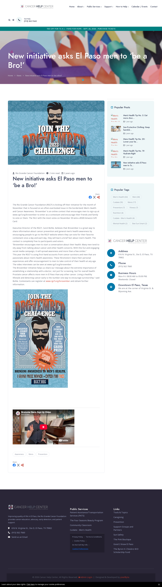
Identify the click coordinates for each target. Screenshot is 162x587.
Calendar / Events (139, 7)
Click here (31, 584)
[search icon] (9, 20)
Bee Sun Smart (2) (139, 223)
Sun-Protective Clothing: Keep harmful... (136, 128)
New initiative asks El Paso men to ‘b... (134, 164)
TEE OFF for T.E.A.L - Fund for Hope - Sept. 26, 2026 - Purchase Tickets (81, 28)
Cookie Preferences (80, 549)
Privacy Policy (77, 537)
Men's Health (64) (120, 197)
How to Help (121, 7)
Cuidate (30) (118, 202)
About (80, 7)
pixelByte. (125, 577)
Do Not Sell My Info (80, 545)
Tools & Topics (121, 512)
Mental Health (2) (120, 223)
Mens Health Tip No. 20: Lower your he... (134, 140)
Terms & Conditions (94, 537)
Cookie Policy (79, 541)
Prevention (42, 454)
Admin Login (86, 577)
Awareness (19, 454)
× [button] (159, 584)
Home (71, 7)
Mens (31, 454)
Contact (153, 7)
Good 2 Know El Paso (123, 544)
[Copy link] (98, 197)
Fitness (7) (134, 207)
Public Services (93, 7)
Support (108, 7)
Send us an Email (20, 537)
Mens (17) (132, 202)
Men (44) (136, 197)
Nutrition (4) (118, 213)
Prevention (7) (119, 207)
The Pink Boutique (122, 539)
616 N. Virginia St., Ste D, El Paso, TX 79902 (32, 528)
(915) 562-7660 (30, 21)
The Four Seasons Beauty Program (86, 520)
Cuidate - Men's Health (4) (123, 218)
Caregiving (119, 517)
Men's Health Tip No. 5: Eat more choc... (135, 117)
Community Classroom (81, 525)
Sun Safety (119, 534)
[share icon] (13, 20)
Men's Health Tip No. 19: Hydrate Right (134, 152)
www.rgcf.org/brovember (58, 281)
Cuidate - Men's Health (80, 530)
